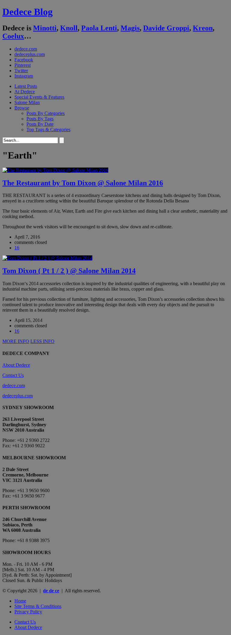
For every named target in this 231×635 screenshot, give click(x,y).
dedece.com (25, 48)
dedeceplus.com (29, 54)
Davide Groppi (166, 28)
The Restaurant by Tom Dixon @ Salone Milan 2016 (82, 183)
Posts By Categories (45, 113)
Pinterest (22, 65)
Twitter (21, 70)
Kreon (203, 28)
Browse (21, 107)
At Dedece (24, 91)
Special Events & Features (39, 97)
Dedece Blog (27, 11)
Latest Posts (25, 86)
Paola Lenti (99, 28)
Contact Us (13, 375)
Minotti (45, 28)
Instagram (23, 76)
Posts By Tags (40, 118)
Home (20, 600)
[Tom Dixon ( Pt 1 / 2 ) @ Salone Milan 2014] (47, 257)
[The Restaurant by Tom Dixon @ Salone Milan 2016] (55, 170)
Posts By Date (40, 124)
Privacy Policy (28, 611)
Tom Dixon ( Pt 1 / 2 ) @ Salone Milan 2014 (69, 271)
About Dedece (16, 365)
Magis (130, 28)
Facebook (23, 59)
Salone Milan (27, 102)
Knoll (69, 28)
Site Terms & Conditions (37, 606)
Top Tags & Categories (48, 129)
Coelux (13, 36)
